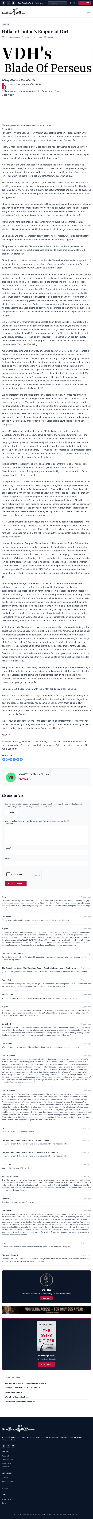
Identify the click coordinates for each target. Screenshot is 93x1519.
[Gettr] (14, 759)
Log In (11, 812)
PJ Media (36, 84)
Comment (9, 824)
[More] (21, 759)
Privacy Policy (7, 1499)
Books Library (7, 1463)
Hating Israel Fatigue (13, 1392)
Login (72, 3)
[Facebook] (3, 3)
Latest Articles (7, 1460)
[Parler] (10, 759)
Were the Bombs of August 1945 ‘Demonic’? (22, 1388)
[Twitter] (3, 759)
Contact (5, 1503)
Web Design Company (59, 1514)
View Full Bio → (25, 779)
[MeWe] (17, 759)
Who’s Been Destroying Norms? (17, 1397)
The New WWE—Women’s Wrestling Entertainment (25, 1383)
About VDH (6, 1456)
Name (8, 848)
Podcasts (5, 1467)
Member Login (7, 1481)
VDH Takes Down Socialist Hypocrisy (20, 1402)
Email (8, 859)
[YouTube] (13, 3)
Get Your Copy (46, 1364)
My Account (6, 1485)
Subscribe (84, 3)
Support (5, 1488)
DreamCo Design (73, 1514)
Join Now (46, 1298)
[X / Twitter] (8, 3)
